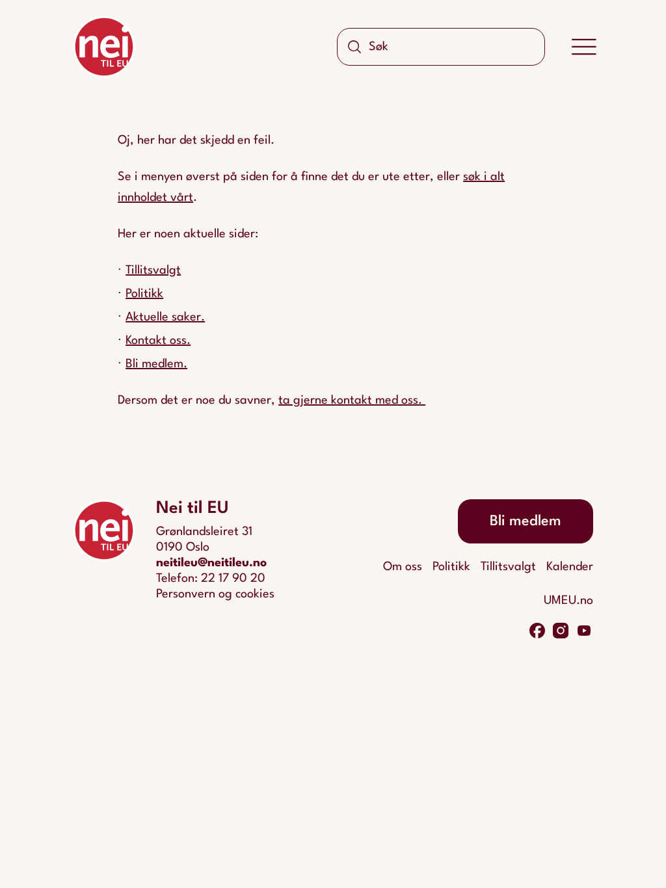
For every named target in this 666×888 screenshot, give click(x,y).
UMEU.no (568, 601)
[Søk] (354, 47)
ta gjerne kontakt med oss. (351, 400)
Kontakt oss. (158, 340)
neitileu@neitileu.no (211, 563)
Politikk (144, 294)
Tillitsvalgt (153, 270)
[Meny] (584, 47)
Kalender (569, 567)
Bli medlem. (156, 364)
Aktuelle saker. (165, 317)
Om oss (402, 567)
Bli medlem (525, 521)
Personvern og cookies (215, 594)
